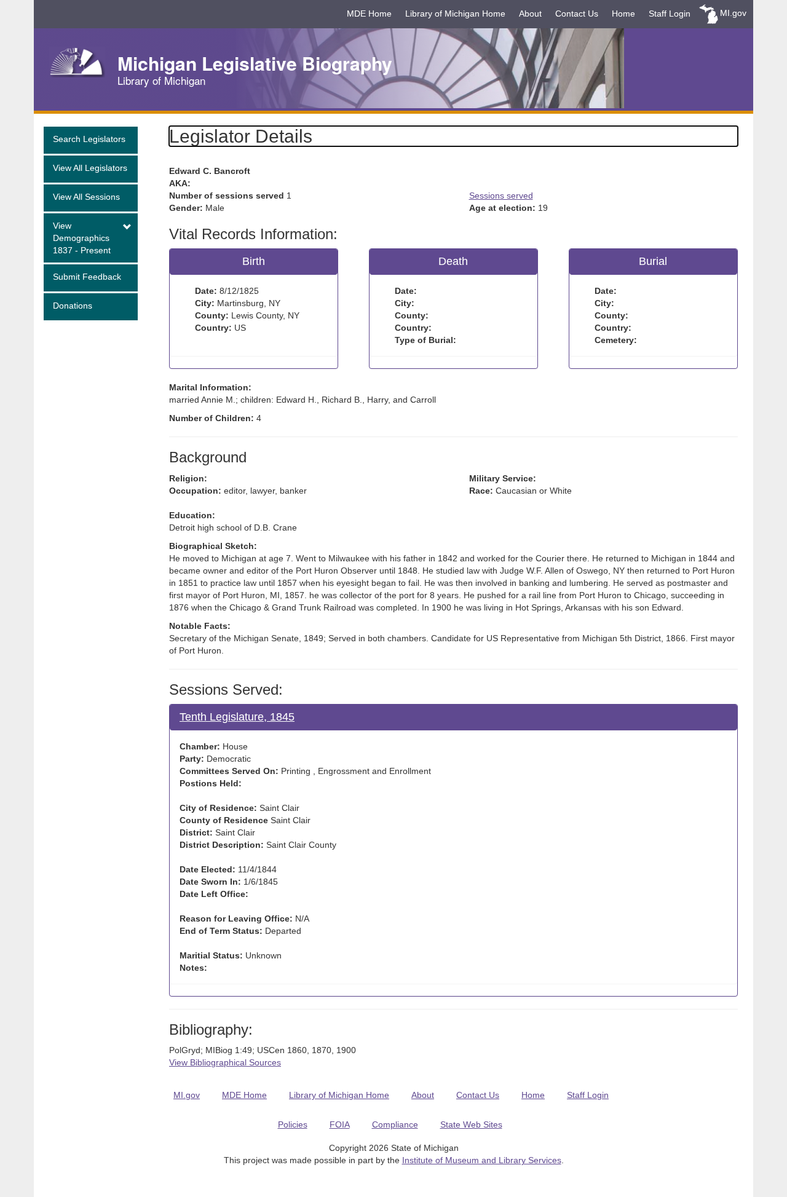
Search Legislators (89, 139)
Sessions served (501, 195)
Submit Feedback (87, 277)
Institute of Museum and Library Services (481, 1160)
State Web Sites (471, 1124)
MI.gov (733, 13)
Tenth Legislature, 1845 (237, 717)
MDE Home (369, 13)
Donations (72, 305)
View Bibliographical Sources (225, 1062)
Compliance (395, 1124)
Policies (292, 1124)
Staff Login (669, 13)
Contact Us (576, 13)
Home (623, 13)
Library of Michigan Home (455, 13)
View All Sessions (86, 197)
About (530, 13)
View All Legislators (90, 168)
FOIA (340, 1124)
